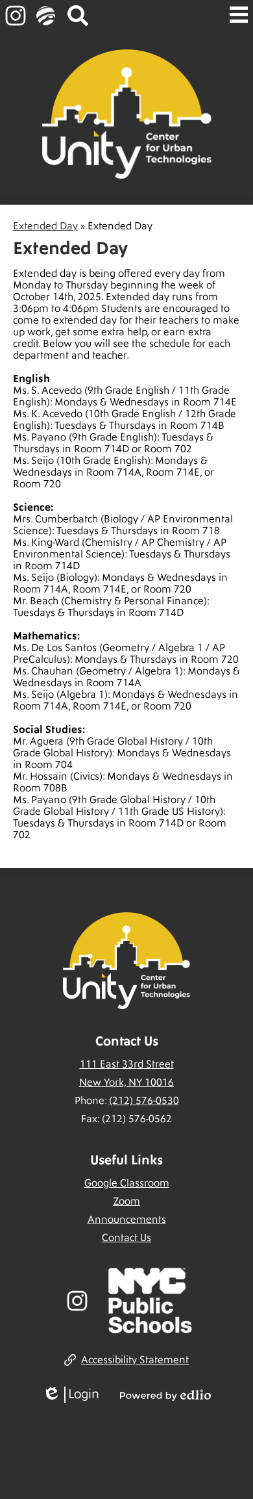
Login (70, 1395)
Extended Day (45, 226)
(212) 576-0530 (144, 1101)
